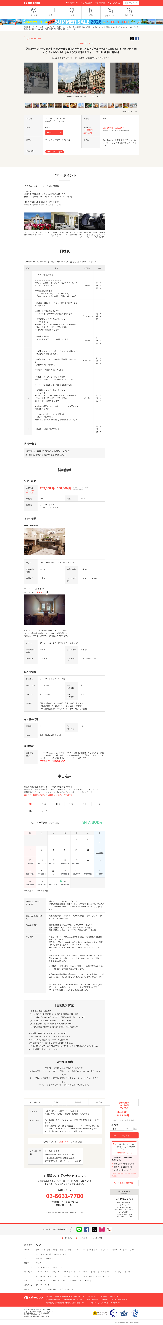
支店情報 (104, 1296)
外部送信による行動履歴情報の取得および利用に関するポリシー (66, 1303)
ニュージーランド (55, 1267)
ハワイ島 (48, 1258)
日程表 (56, 1102)
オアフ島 (39, 1258)
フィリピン (105, 1250)
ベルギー (85, 1272)
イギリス (65, 1272)
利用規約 (105, 1299)
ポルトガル (66, 1276)
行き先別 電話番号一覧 (53, 1299)
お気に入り (116, 3)
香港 (48, 1250)
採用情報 (65, 1296)
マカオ (55, 1250)
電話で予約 (74, 3)
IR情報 (57, 1296)
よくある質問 (87, 3)
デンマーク (62, 1281)
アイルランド (75, 1272)
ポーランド (103, 1276)
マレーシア (81, 1250)
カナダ (47, 1285)
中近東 (26, 1289)
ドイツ (93, 1272)
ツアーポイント (35, 1102)
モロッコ (70, 1289)
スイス (84, 1276)
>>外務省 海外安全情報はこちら (53, 761)
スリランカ (40, 1254)
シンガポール (69, 1250)
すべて (44, 811)
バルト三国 (93, 1276)
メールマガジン (83, 1238)
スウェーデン (72, 1281)
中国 (61, 1250)
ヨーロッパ (28, 1272)
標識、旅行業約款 (93, 1299)
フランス (56, 1272)
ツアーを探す (68, 1238)
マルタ (50, 1276)
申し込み (99, 1102)
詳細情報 (78, 1102)
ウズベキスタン (58, 1254)
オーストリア (40, 1276)
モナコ (57, 1276)
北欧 (25, 1281)
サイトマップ (115, 1303)
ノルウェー (52, 1281)
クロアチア (76, 1276)
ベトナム (114, 1250)
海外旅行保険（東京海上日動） (74, 1299)
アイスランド (84, 1281)
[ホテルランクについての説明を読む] (47, 592)
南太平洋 (27, 1263)
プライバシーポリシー (118, 1299)
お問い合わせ (114, 1296)
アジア (26, 1250)
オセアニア (28, 1267)
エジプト (61, 1289)
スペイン (48, 1272)
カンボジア (124, 1250)
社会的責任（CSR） (77, 1296)
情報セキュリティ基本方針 (99, 1303)
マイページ (133, 3)
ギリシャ (109, 1272)
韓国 (37, 1250)
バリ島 (48, 1254)
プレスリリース (93, 1296)
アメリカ (39, 1285)
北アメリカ (28, 1285)
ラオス (132, 1250)
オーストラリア (41, 1267)
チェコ (127, 1272)
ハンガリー (119, 1272)
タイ (97, 1250)
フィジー (39, 1263)
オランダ (101, 1272)
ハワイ (26, 1258)
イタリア (39, 1272)
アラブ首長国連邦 (49, 1289)
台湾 (43, 1250)
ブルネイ (90, 1250)
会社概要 (49, 1296)
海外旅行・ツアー (33, 1245)
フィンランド (40, 1281)
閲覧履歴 (102, 3)
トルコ (38, 1289)
